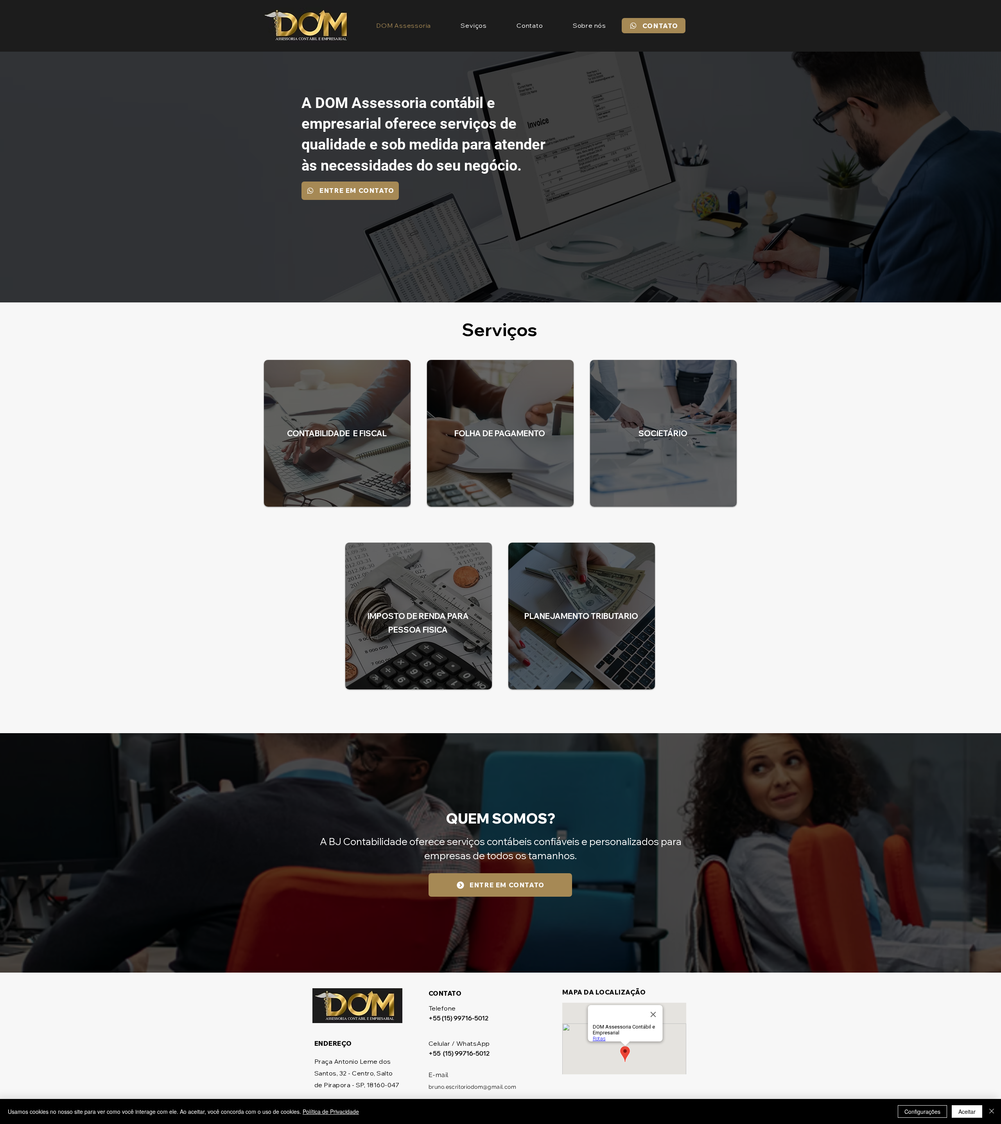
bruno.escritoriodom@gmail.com (472, 1087)
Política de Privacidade (331, 1111)
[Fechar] (991, 1111)
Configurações (922, 1111)
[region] (337, 444)
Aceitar (967, 1111)
